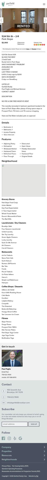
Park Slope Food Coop (10, 202)
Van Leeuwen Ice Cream (10, 314)
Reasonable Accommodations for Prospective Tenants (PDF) (21, 471)
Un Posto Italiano (8, 274)
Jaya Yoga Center (8, 335)
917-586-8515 (11, 377)
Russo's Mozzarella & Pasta (11, 216)
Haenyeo (5, 283)
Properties (7, 451)
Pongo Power (6, 324)
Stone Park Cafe (7, 258)
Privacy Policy (6, 466)
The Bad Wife (6, 219)
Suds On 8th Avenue (9, 242)
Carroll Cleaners (7, 248)
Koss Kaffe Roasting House (11, 292)
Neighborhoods (9, 459)
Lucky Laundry (7, 240)
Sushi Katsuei (6, 261)
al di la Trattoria (7, 255)
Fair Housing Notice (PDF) (20, 466)
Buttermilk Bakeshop (9, 309)
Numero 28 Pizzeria (9, 263)
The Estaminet (7, 306)
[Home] (8, 4)
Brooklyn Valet (7, 226)
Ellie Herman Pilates (9, 330)
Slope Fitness (6, 322)
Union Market (6, 205)
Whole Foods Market (9, 213)
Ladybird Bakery (7, 301)
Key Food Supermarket (10, 208)
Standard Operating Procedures (12, 469)
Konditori (5, 298)
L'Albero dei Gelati (8, 290)
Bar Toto (5, 266)
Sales (27, 49)
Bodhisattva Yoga (8, 338)
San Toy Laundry (7, 234)
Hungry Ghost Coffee (9, 312)
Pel (37, 476)
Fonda (4, 269)
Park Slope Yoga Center (10, 332)
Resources (7, 455)
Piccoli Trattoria (7, 272)
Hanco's (4, 277)
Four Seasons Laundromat (11, 229)
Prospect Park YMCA (9, 327)
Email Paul (5, 372)
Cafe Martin (6, 295)
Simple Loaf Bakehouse (10, 280)
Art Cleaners (6, 245)
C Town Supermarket (9, 211)
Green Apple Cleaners (10, 237)
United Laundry (7, 232)
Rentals (34, 49)
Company (6, 447)
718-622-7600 (6, 374)
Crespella (5, 303)
